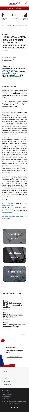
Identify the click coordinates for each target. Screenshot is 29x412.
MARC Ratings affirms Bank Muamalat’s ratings (14, 326)
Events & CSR (7, 381)
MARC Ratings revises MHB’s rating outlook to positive (12, 305)
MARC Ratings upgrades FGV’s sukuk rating (13, 316)
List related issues (18, 216)
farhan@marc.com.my (9, 70)
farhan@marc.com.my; (8, 209)
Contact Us (6, 384)
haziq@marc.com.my (9, 73)
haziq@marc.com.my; (8, 205)
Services (6, 374)
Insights (6, 378)
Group (5, 371)
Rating (6, 34)
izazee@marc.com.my (14, 76)
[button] (3, 3)
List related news (7, 216)
